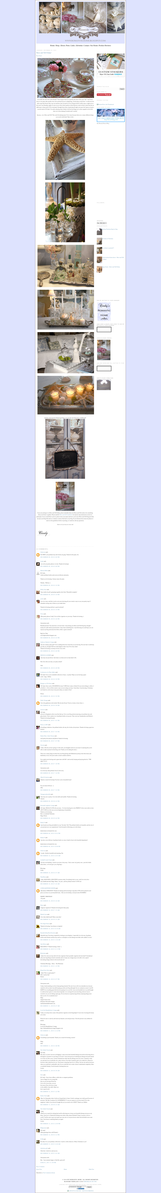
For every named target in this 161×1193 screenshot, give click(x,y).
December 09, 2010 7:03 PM (50, 731)
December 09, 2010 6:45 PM (50, 637)
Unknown (42, 552)
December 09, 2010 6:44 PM (50, 619)
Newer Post (39, 1169)
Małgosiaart (43, 1128)
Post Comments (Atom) (49, 1172)
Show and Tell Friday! (43, 53)
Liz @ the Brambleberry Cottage (48, 1010)
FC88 (41, 1139)
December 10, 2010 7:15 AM (50, 910)
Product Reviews (105, 45)
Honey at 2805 (44, 724)
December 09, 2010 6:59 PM (50, 705)
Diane (41, 905)
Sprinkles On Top (90, 1181)
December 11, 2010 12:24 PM (50, 1030)
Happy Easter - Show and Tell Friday (111, 267)
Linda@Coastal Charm (46, 860)
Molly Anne (43, 589)
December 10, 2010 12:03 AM (50, 855)
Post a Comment (40, 1166)
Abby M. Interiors (44, 777)
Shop (57, 45)
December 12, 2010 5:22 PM (50, 1091)
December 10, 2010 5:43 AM (50, 884)
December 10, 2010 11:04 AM (50, 939)
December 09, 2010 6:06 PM (50, 557)
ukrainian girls (44, 1148)
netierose (42, 709)
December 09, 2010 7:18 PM (50, 763)
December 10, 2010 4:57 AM (50, 872)
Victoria (42, 745)
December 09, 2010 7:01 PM (50, 720)
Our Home (94, 45)
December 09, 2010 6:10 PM (50, 585)
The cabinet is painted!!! (108, 248)
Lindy (42, 561)
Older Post (91, 1169)
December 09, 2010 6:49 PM (50, 668)
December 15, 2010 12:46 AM (50, 1144)
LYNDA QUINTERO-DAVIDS (47, 888)
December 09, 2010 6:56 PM (50, 696)
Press (68, 45)
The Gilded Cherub (45, 1050)
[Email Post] (36, 542)
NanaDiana (43, 877)
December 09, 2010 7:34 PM (50, 773)
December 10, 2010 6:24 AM (50, 901)
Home (52, 45)
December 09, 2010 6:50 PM (50, 679)
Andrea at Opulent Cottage (47, 642)
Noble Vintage (44, 700)
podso (42, 598)
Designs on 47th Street (46, 683)
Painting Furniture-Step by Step (110, 229)
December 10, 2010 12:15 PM (50, 949)
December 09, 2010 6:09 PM (50, 566)
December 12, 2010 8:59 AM (50, 1070)
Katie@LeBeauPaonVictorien (47, 933)
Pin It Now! (39, 55)
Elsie (41, 1075)
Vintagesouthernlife (45, 794)
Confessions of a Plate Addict (47, 672)
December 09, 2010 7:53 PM (50, 790)
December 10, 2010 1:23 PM (50, 966)
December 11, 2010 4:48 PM (50, 1046)
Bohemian (43, 953)
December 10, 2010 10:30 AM (50, 928)
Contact (86, 45)
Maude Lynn (43, 914)
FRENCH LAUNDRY (45, 655)
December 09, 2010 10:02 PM (50, 833)
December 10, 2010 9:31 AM (50, 919)
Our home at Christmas (107, 238)
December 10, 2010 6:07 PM (50, 979)
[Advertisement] (111, 138)
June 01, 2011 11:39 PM (48, 1162)
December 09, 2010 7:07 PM (50, 741)
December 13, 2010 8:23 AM (50, 1104)
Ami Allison (43, 944)
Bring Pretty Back (44, 970)
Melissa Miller (44, 570)
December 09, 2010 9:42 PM (50, 818)
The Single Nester (44, 923)
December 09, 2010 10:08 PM (50, 846)
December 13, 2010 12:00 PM (50, 1123)
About (62, 45)
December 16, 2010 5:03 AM (50, 1153)
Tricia (41, 614)
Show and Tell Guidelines (66, 514)
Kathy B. (42, 822)
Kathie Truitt (43, 1095)
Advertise (79, 45)
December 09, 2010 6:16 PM (50, 609)
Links (73, 45)
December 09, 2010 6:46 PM (50, 651)
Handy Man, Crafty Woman (47, 736)
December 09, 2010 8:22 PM (50, 801)
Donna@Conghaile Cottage (47, 805)
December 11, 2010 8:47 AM (50, 1006)
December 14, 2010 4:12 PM (50, 1134)
